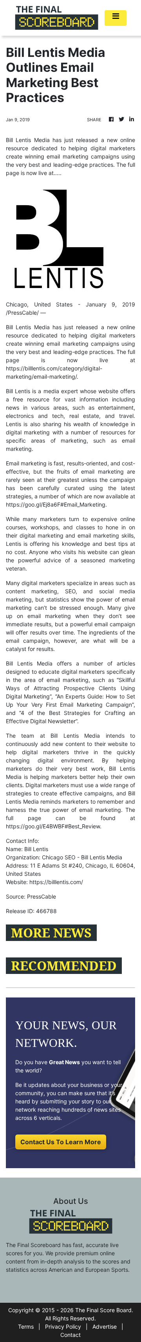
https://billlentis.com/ (56, 882)
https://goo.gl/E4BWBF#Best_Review (53, 826)
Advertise (104, 1326)
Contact (70, 1334)
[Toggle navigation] (116, 18)
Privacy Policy (63, 1326)
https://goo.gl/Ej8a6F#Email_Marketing (55, 504)
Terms (26, 1326)
